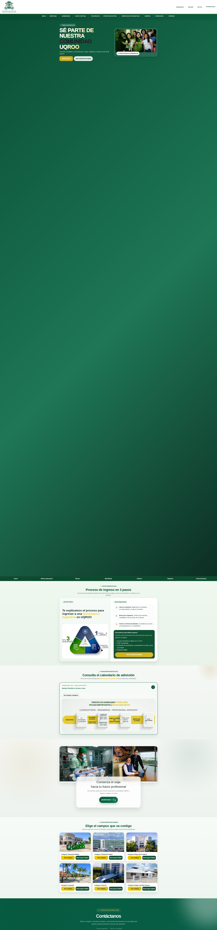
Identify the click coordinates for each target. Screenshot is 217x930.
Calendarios (180, 7)
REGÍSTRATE (66, 58)
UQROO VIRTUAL (80, 16)
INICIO (44, 16)
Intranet (190, 7)
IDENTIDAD (53, 16)
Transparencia (210, 6)
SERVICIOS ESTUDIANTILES (131, 16)
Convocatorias (201, 578)
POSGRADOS (95, 16)
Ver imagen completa (71, 695)
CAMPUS (148, 16)
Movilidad (108, 578)
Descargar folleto (82, 858)
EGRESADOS (159, 16)
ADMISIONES (66, 16)
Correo (199, 7)
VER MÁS (172, 16)
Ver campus (68, 858)
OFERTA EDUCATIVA (110, 16)
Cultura (139, 578)
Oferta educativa (47, 578)
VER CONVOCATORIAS (83, 58)
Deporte (170, 578)
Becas (77, 578)
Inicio (16, 578)
